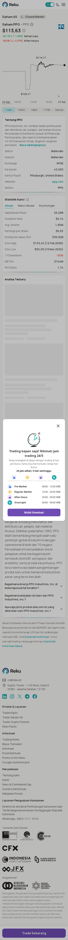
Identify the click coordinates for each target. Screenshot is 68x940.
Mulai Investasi (34, 512)
